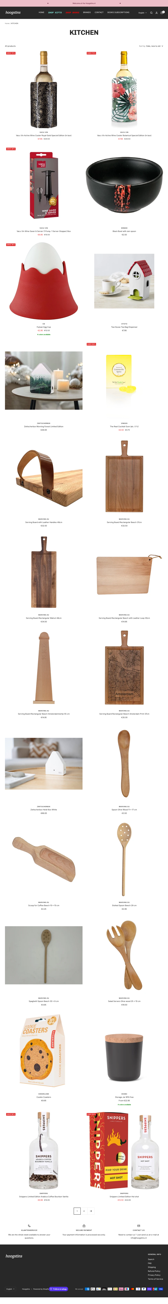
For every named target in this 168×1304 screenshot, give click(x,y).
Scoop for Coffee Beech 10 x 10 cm (43, 905)
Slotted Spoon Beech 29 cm (124, 905)
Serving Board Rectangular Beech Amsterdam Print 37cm (124, 714)
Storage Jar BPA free (124, 1097)
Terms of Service (155, 1279)
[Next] (90, 1211)
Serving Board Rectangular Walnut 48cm (43, 618)
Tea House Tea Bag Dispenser (124, 327)
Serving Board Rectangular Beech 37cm (124, 522)
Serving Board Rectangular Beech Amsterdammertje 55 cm (44, 714)
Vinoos (124, 423)
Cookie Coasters (44, 1097)
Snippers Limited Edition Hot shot (124, 1196)
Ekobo (124, 1094)
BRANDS (87, 12)
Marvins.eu (43, 519)
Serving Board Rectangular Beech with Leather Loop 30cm (124, 618)
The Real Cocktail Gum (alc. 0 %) (124, 426)
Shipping (152, 1267)
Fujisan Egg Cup (44, 327)
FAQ (149, 1263)
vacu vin (44, 132)
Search (151, 1259)
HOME (41, 12)
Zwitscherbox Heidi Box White (44, 809)
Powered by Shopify (41, 1289)
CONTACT (99, 12)
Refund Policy (154, 1271)
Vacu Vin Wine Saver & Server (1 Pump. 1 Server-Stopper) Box (44, 231)
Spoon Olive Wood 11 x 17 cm (124, 809)
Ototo (124, 324)
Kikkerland (43, 1094)
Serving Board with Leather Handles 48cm (43, 522)
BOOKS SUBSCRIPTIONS (118, 12)
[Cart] (162, 13)
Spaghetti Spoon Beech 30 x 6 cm (44, 1001)
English (141, 13)
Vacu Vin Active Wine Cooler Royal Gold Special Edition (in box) (43, 135)
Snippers (44, 1193)
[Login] (156, 13)
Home (7, 23)
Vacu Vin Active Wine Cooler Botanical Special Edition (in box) (124, 135)
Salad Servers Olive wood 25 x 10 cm (124, 1001)
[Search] (151, 13)
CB (44, 324)
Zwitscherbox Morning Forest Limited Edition (43, 426)
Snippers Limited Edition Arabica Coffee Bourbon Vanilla (43, 1196)
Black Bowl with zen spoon (124, 231)
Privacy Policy (154, 1275)
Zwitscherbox (43, 423)
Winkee (124, 228)
